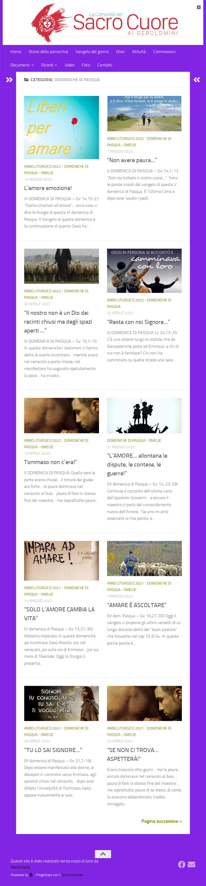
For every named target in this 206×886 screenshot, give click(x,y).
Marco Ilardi (20, 867)
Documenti (20, 65)
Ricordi (47, 65)
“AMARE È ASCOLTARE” (137, 605)
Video (69, 65)
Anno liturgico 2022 (42, 166)
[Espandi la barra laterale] (9, 80)
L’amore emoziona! (48, 188)
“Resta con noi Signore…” (138, 322)
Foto (86, 65)
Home (15, 51)
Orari (120, 51)
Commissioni (164, 51)
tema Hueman (72, 875)
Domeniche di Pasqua (126, 440)
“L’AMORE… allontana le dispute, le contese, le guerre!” (137, 464)
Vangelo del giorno (92, 51)
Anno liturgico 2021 (42, 588)
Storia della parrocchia (48, 51)
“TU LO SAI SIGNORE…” (53, 750)
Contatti (104, 65)
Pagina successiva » (161, 821)
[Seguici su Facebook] (182, 864)
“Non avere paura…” (132, 160)
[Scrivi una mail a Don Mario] (191, 864)
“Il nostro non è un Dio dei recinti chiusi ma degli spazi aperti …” (58, 321)
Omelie (47, 173)
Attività (139, 51)
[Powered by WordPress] (31, 875)
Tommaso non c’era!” (50, 462)
